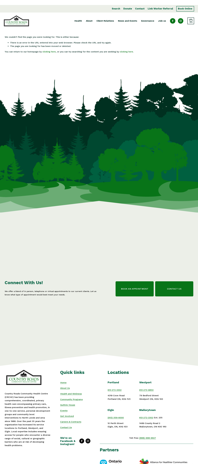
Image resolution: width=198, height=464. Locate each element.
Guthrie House (67, 405)
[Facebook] (172, 21)
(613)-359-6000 (116, 417)
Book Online (185, 8)
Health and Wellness (71, 393)
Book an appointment (134, 289)
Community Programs (71, 399)
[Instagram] (180, 21)
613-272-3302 (114, 390)
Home (63, 382)
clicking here (49, 51)
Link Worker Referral (160, 8)
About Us (65, 388)
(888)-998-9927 (147, 438)
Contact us (174, 289)
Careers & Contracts (70, 421)
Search (116, 8)
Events (63, 410)
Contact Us (66, 427)
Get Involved (67, 416)
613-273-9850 (146, 390)
